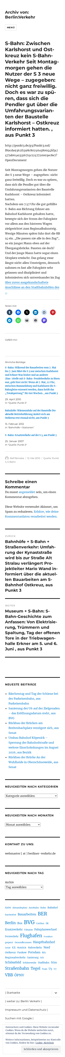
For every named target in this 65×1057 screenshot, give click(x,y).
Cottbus (40, 923)
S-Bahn (11, 461)
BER (42, 914)
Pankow (22, 952)
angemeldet (27, 492)
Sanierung (33, 957)
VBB (9, 974)
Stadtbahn (43, 962)
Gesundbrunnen (23, 942)
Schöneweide (29, 962)
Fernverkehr (12, 936)
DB (47, 923)
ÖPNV (19, 975)
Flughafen (31, 935)
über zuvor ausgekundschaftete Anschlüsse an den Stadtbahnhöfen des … (32, 287)
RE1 (44, 952)
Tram (44, 969)
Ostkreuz (10, 952)
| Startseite (12, 992)
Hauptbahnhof (44, 942)
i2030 (7, 947)
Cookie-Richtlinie (45, 1042)
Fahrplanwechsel (45, 929)
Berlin (10, 923)
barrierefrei (10, 914)
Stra (54, 962)
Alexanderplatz (19, 907)
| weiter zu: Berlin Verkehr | (23, 1001)
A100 (8, 907)
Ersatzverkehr (14, 929)
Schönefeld (13, 962)
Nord (47, 947)
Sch (42, 957)
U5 (50, 968)
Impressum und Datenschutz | (26, 1009)
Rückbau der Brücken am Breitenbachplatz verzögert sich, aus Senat (33, 728)
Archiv (9, 882)
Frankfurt (48, 936)
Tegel (35, 968)
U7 (55, 969)
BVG (29, 922)
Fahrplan (28, 929)
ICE (14, 947)
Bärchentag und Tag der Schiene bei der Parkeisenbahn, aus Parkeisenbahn (33, 698)
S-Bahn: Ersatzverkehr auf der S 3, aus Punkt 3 (31, 435)
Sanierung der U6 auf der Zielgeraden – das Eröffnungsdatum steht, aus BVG (34, 713)
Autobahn (34, 907)
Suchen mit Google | (19, 1018)
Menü (11, 27)
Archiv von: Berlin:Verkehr (20, 15)
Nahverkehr (35, 947)
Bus (19, 923)
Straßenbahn (17, 968)
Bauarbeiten (27, 914)
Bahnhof (52, 907)
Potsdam (34, 952)
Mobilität (21, 947)
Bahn (43, 907)
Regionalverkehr (15, 957)
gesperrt (9, 942)
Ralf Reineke (17, 458)
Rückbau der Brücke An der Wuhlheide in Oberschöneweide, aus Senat (33, 762)
